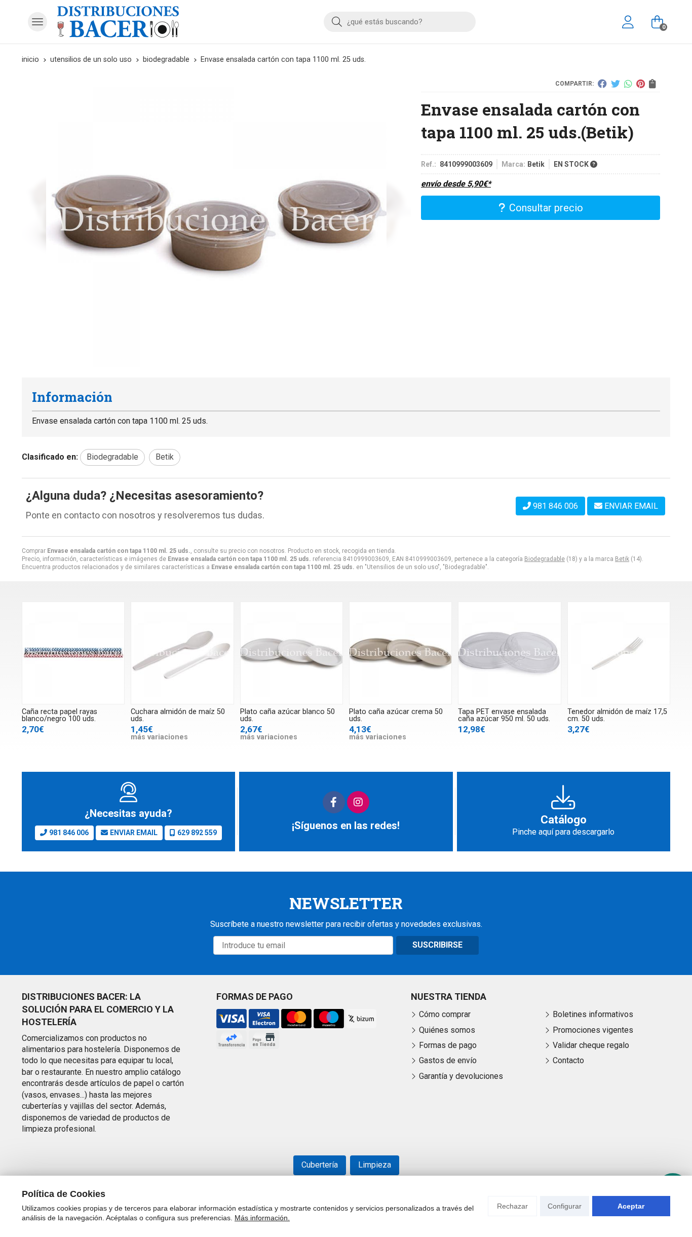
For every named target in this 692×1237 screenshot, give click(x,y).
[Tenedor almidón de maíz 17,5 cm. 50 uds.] (619, 653)
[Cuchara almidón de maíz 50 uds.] (182, 653)
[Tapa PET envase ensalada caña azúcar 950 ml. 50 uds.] (509, 653)
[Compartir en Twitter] (615, 84)
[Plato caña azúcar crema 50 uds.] (400, 653)
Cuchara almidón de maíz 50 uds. (178, 715)
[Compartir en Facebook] (602, 84)
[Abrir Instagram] (358, 802)
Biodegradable (544, 559)
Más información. (262, 1218)
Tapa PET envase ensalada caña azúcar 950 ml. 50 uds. (504, 715)
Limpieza (374, 1165)
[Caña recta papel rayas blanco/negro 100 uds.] (73, 653)
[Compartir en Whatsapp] (628, 84)
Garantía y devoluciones (461, 1076)
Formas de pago (448, 1045)
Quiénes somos (447, 1030)
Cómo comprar (445, 1014)
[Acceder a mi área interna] (628, 22)
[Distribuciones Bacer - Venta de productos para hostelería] (118, 22)
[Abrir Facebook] (334, 802)
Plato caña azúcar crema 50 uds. (396, 715)
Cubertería (319, 1165)
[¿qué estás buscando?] (400, 21)
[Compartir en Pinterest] (640, 84)
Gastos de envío (448, 1060)
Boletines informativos (593, 1014)
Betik (622, 559)
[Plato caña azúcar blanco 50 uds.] (291, 653)
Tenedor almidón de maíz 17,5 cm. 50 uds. (617, 715)
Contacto (568, 1060)
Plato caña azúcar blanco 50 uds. (287, 715)
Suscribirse (437, 945)
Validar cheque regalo (591, 1045)
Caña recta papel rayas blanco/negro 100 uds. (59, 715)
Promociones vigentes (593, 1030)
